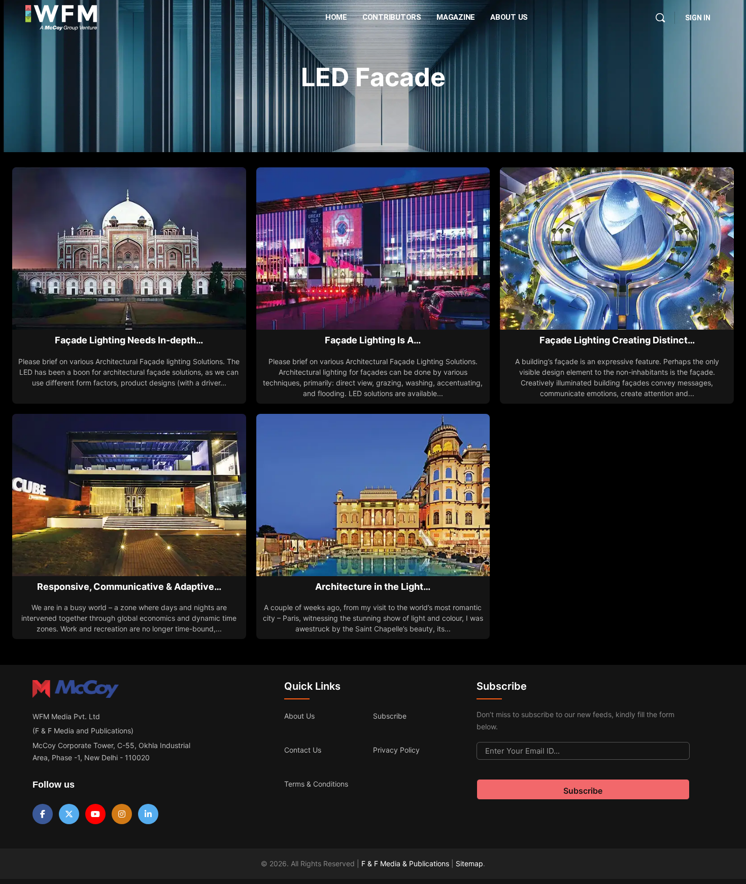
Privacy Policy (396, 750)
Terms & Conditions (316, 784)
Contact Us (302, 750)
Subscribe (389, 716)
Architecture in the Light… (372, 586)
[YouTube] (95, 814)
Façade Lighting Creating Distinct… (617, 340)
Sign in (697, 18)
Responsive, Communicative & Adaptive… (129, 586)
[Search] (660, 18)
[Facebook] (42, 814)
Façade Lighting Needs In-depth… (129, 340)
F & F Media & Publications (405, 863)
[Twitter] (69, 814)
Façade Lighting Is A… (373, 340)
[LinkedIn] (148, 814)
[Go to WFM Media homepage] (61, 18)
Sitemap (469, 863)
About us (299, 716)
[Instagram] (122, 814)
